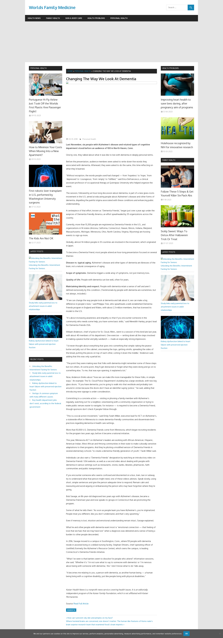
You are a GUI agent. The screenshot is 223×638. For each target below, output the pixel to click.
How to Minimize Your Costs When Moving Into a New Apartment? (45, 151)
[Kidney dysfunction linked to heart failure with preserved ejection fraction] (45, 337)
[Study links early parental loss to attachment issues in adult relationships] (45, 299)
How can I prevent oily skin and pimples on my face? (90, 618)
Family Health (53, 18)
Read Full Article (81, 603)
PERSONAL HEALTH (38, 68)
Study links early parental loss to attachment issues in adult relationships (43, 306)
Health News (34, 18)
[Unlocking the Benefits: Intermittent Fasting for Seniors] (45, 261)
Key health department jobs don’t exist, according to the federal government (45, 403)
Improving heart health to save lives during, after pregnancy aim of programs (177, 103)
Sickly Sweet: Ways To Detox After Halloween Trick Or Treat (174, 235)
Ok (186, 633)
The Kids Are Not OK (41, 238)
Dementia (71, 610)
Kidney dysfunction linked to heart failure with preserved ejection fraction (43, 344)
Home (70, 71)
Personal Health (119, 18)
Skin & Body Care (73, 18)
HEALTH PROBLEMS (170, 68)
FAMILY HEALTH (168, 160)
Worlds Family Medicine (52, 7)
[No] (219, 633)
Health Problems (96, 18)
